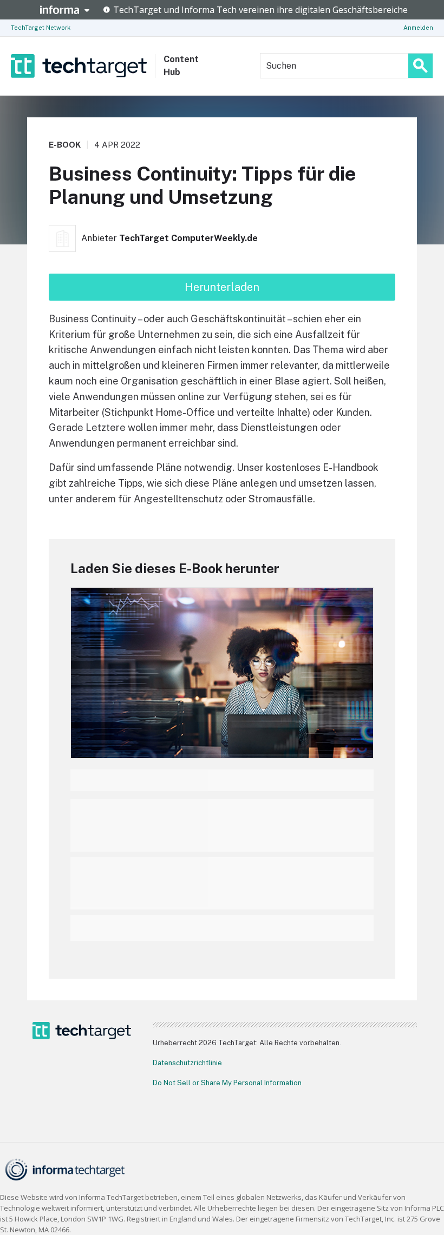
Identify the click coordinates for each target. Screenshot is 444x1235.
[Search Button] (420, 66)
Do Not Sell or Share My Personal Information (227, 1083)
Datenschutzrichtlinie (187, 1063)
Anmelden (418, 27)
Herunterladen (222, 287)
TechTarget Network (40, 27)
